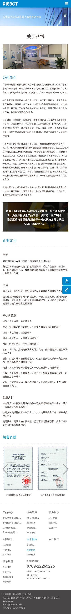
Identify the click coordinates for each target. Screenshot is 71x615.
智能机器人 (32, 527)
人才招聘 (7, 567)
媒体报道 (7, 554)
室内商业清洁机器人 (12, 523)
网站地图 (17, 594)
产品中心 (8, 512)
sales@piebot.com (41, 571)
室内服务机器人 (10, 527)
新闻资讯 (8, 539)
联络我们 (27, 594)
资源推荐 (7, 581)
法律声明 (7, 594)
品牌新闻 (7, 545)
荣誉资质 (31, 554)
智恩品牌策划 (18, 607)
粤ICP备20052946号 (12, 604)
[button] (5, 469)
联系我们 (8, 561)
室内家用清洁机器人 (12, 518)
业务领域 (32, 512)
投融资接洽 (8, 577)
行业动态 (7, 550)
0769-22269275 (41, 566)
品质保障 (53, 527)
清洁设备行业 (33, 518)
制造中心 (53, 523)
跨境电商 (31, 532)
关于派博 (32, 539)
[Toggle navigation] (65, 4)
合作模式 (54, 539)
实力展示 (54, 512)
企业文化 (31, 550)
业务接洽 (7, 572)
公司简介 (31, 545)
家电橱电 (31, 523)
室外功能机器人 (10, 532)
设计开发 (53, 518)
